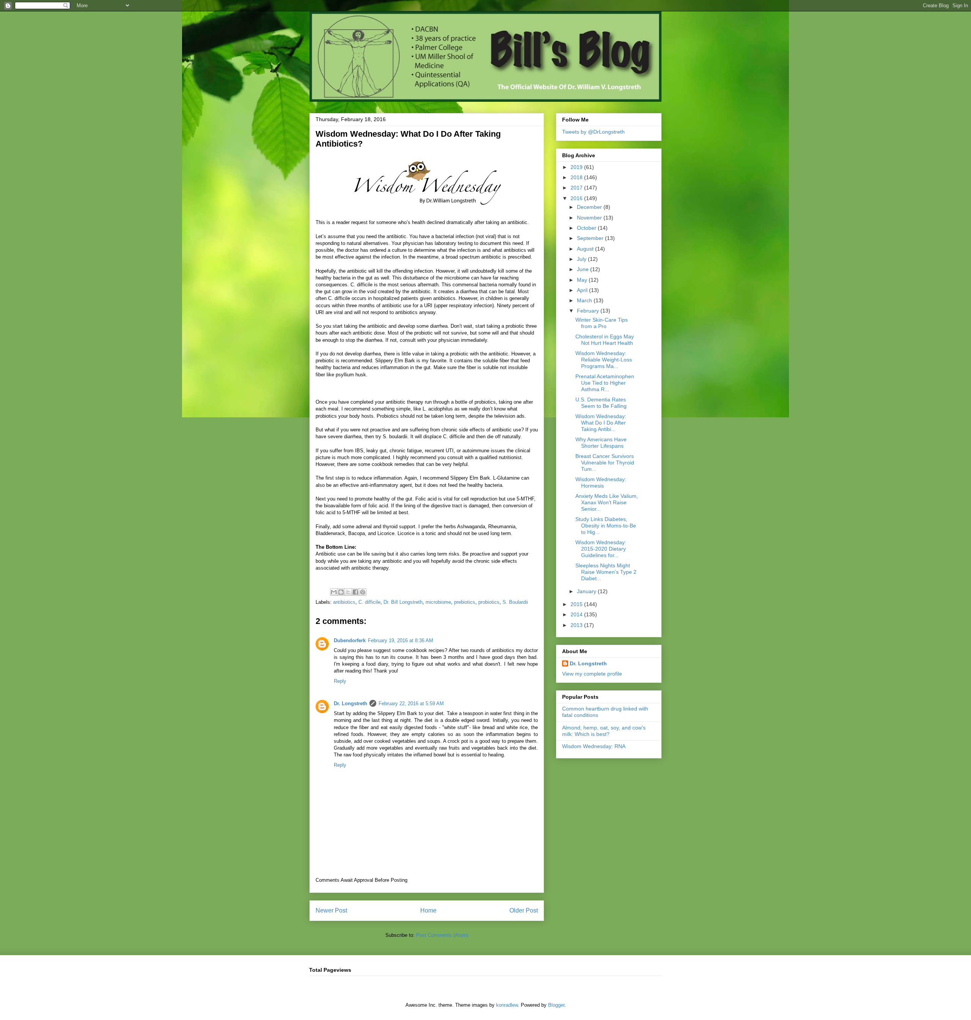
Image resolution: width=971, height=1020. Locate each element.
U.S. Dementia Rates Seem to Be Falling (601, 402)
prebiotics (464, 602)
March (585, 300)
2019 (577, 167)
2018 (577, 177)
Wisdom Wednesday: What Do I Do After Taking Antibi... (600, 422)
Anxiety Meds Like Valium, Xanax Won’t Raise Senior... (606, 502)
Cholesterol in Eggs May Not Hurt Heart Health (604, 339)
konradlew (507, 1005)
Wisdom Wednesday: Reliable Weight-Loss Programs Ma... (603, 359)
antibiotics (344, 602)
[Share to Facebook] (355, 592)
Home (428, 910)
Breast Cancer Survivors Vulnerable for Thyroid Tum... (604, 462)
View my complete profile (592, 674)
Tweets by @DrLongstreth (593, 132)
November (590, 218)
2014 (577, 614)
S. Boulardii (515, 602)
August (586, 249)
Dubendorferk (350, 640)
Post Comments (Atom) (442, 935)
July (582, 259)
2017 (577, 188)
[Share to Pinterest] (362, 592)
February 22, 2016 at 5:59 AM (411, 703)
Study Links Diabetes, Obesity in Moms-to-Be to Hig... (605, 525)
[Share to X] (348, 592)
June (583, 269)
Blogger (556, 1005)
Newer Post (331, 910)
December (590, 207)
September (591, 238)
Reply (340, 681)
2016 (577, 198)
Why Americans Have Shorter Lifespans (601, 442)
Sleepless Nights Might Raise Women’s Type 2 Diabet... (605, 571)
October (587, 228)
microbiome (438, 602)
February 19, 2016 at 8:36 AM (400, 640)
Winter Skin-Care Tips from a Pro (601, 323)
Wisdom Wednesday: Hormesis (600, 482)
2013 (577, 625)
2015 (577, 604)
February (588, 311)
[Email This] (334, 592)
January (587, 591)
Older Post (523, 910)
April (583, 290)
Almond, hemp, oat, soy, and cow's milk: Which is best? (604, 731)
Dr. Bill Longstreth (403, 602)
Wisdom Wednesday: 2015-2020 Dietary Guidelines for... (600, 548)
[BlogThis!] (341, 592)
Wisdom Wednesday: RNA (593, 746)
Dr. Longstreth (350, 703)
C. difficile (369, 602)
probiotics (489, 602)
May (583, 280)
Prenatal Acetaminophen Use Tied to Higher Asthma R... (604, 382)
